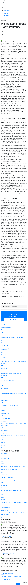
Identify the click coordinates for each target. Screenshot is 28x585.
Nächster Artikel (13, 316)
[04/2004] (2, 319)
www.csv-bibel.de (6, 536)
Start (5, 7)
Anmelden (7, 17)
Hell (21, 584)
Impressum (6, 578)
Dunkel (25, 584)
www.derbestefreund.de (8, 553)
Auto (18, 584)
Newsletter (6, 12)
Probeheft (6, 13)
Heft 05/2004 (14, 319)
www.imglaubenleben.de (8, 573)
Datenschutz (7, 579)
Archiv (5, 9)
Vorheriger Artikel (14, 311)
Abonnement (7, 10)
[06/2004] (25, 319)
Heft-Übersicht (14, 314)
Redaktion (6, 15)
